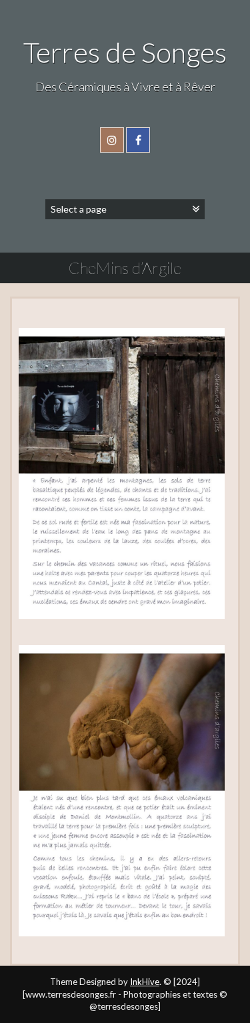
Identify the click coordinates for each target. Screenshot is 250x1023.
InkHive (144, 981)
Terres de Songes (125, 52)
